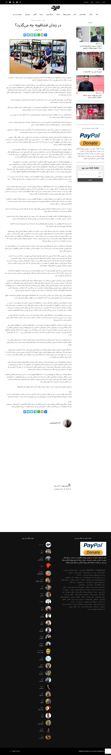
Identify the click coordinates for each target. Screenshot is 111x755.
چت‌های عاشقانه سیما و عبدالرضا (95, 579)
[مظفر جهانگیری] (47, 666)
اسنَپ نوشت (78, 572)
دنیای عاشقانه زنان (99, 584)
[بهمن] (47, 566)
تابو (72, 577)
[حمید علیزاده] (47, 630)
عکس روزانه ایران (100, 596)
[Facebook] (25, 35)
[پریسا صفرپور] (47, 673)
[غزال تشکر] (47, 623)
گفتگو (64, 599)
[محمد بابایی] (47, 594)
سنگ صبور (102, 592)
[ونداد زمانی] (47, 552)
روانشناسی (81, 584)
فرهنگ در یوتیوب (75, 596)
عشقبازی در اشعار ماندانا (82, 594)
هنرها (75, 606)
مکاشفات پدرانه (66, 604)
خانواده (83, 579)
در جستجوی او (81, 582)
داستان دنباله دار (74, 579)
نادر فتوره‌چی (38, 29)
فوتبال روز (102, 599)
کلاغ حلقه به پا (88, 599)
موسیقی (102, 606)
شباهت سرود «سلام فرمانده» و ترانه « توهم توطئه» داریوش (91, 47)
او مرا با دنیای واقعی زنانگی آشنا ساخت (93, 575)
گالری (68, 599)
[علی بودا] (47, 715)
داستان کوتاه (65, 579)
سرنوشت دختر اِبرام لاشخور (83, 589)
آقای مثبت (82, 570)
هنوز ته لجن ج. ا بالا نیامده (93, 71)
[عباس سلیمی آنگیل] (47, 580)
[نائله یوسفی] (47, 680)
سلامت (71, 589)
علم (93, 596)
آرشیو (103, 2)
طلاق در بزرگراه (70, 592)
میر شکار (96, 606)
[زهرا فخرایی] (47, 658)
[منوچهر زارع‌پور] (47, 644)
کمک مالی (86, 2)
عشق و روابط (93, 594)
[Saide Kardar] (47, 573)
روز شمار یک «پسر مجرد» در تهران (95, 587)
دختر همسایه (90, 582)
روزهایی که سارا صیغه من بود (76, 587)
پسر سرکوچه (78, 577)
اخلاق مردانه (101, 572)
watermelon (90, 570)
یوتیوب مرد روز (92, 609)
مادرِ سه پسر (79, 601)
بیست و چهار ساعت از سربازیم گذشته (94, 577)
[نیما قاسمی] (47, 737)
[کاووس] (47, 601)
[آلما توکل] (47, 701)
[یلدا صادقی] (47, 694)
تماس (92, 2)
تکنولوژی (67, 577)
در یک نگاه (99, 43)
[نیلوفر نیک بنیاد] (47, 708)
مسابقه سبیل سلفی (99, 604)
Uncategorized (100, 570)
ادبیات (94, 572)
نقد (79, 606)
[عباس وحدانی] (47, 730)
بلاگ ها (79, 575)
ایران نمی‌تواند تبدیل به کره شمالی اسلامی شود (92, 96)
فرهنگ (83, 596)
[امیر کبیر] (47, 609)
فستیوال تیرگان (64, 596)
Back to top (16, 751)
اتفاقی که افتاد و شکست (70, 570)
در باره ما (98, 2)
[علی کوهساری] (47, 723)
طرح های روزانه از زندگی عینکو (84, 592)
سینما (95, 592)
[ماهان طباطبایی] (47, 559)
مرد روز (41, 544)
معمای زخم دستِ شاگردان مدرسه (82, 604)
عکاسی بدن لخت (68, 594)
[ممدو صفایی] (47, 687)
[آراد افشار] (47, 616)
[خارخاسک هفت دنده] (47, 651)
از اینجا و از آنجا (87, 572)
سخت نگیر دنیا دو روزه (98, 589)
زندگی (43, 20)
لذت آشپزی (101, 601)
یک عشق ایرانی (100, 609)
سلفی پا (65, 589)
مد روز (73, 601)
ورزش (70, 606)
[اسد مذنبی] (47, 587)
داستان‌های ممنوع (100, 582)
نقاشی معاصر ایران (86, 606)
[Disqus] (38, 457)
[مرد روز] (47, 544)
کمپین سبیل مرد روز (77, 599)
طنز (64, 592)
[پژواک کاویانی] (47, 637)
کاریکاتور (95, 599)
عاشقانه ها (102, 594)
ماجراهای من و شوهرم (91, 601)
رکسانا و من (89, 584)
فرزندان (88, 596)
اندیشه (71, 572)
